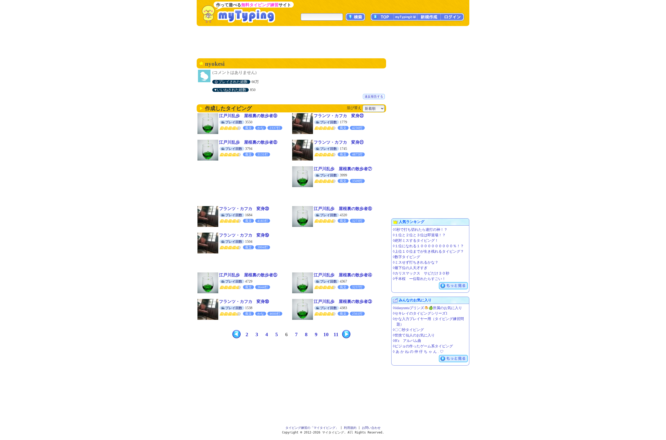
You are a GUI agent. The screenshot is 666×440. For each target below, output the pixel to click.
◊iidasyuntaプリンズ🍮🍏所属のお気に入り (427, 308)
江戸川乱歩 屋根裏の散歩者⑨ (248, 115)
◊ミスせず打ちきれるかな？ (415, 262)
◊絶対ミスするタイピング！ (415, 241)
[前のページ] (236, 334)
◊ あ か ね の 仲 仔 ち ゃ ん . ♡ (418, 352)
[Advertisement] (333, 41)
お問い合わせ (371, 428)
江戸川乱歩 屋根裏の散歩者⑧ (248, 142)
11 (336, 334)
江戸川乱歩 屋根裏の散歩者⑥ (343, 208)
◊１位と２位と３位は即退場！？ (419, 235)
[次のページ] (346, 334)
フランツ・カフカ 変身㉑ (339, 142)
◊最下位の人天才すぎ (410, 268)
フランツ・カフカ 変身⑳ (244, 208)
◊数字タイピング (406, 257)
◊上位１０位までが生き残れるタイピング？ (428, 251)
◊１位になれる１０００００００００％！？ (428, 246)
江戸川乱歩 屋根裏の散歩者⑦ (343, 169)
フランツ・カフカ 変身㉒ (339, 115)
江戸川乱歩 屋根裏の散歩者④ (343, 275)
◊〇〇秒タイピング (408, 330)
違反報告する (373, 96)
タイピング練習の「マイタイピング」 (311, 428)
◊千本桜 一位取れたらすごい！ (419, 279)
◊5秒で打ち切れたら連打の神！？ (420, 230)
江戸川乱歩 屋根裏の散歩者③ (343, 301)
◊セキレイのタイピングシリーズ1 (420, 313)
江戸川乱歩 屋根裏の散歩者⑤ (248, 275)
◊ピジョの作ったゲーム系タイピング (423, 346)
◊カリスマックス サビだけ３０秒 (421, 273)
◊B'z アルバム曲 (407, 341)
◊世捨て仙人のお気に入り (414, 335)
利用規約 (350, 428)
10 (326, 334)
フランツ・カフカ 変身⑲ (244, 235)
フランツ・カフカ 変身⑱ (244, 301)
